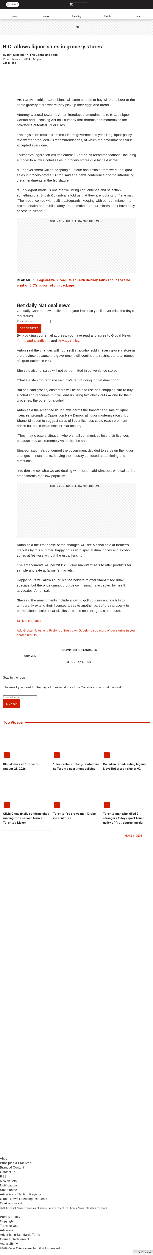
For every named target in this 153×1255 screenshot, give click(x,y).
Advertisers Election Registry (20, 1194)
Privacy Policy (68, 341)
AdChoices (145, 1252)
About (4, 1158)
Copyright (7, 1221)
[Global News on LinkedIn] (28, 1124)
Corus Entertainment (14, 1239)
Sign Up (11, 703)
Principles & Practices (15, 1163)
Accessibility (9, 1243)
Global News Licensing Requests (23, 1199)
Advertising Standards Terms (20, 1235)
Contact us (7, 1172)
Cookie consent (11, 1203)
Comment (31, 655)
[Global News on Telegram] (28, 1154)
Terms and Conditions (33, 341)
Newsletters (8, 1181)
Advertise (6, 1230)
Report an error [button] (78, 661)
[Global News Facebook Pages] (28, 1066)
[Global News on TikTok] (85, 1124)
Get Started (29, 328)
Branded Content (12, 1167)
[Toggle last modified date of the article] (43, 59)
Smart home (8, 1190)
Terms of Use (9, 1226)
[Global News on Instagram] (85, 1095)
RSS (3, 1176)
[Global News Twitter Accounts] (85, 1066)
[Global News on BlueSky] (85, 1154)
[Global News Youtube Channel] (28, 1095)
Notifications (9, 1185)
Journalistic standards (79, 650)
